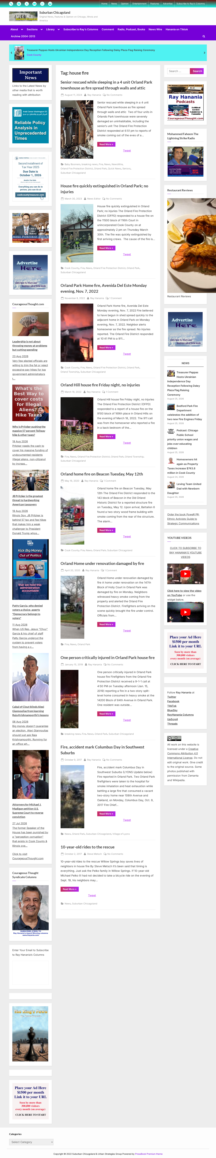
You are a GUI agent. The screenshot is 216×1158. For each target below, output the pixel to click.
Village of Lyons (121, 834)
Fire (101, 164)
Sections (32, 29)
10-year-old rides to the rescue (87, 847)
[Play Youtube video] (185, 574)
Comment (108, 29)
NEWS (185, 363)
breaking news (90, 164)
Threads (172, 723)
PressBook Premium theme (149, 1154)
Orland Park (100, 168)
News (114, 3)
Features (154, 3)
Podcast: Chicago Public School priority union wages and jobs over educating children (182, 439)
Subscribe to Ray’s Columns (190, 3)
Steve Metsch (94, 853)
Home (104, 3)
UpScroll (172, 719)
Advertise (168, 3)
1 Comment (115, 298)
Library (50, 29)
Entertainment (139, 3)
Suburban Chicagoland (54, 12)
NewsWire (117, 164)
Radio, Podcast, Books (131, 29)
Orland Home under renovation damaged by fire (102, 563)
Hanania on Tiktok (177, 29)
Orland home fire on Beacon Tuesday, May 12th (102, 474)
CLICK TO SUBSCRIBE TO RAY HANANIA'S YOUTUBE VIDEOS (185, 552)
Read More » (107, 145)
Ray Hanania (94, 94)
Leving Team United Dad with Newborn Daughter (184, 488)
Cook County (34, 54)
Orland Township (70, 371)
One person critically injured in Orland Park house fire (108, 657)
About (14, 29)
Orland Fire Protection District (77, 168)
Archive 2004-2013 (23, 36)
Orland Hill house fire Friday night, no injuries (100, 385)
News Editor (94, 198)
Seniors (126, 168)
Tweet (127, 150)
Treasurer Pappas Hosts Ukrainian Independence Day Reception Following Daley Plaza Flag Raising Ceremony (91, 50)
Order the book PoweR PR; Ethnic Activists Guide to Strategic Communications (183, 519)
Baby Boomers (72, 164)
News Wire (155, 29)
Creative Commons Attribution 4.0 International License (182, 753)
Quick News (114, 168)
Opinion (125, 3)
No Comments (114, 95)
